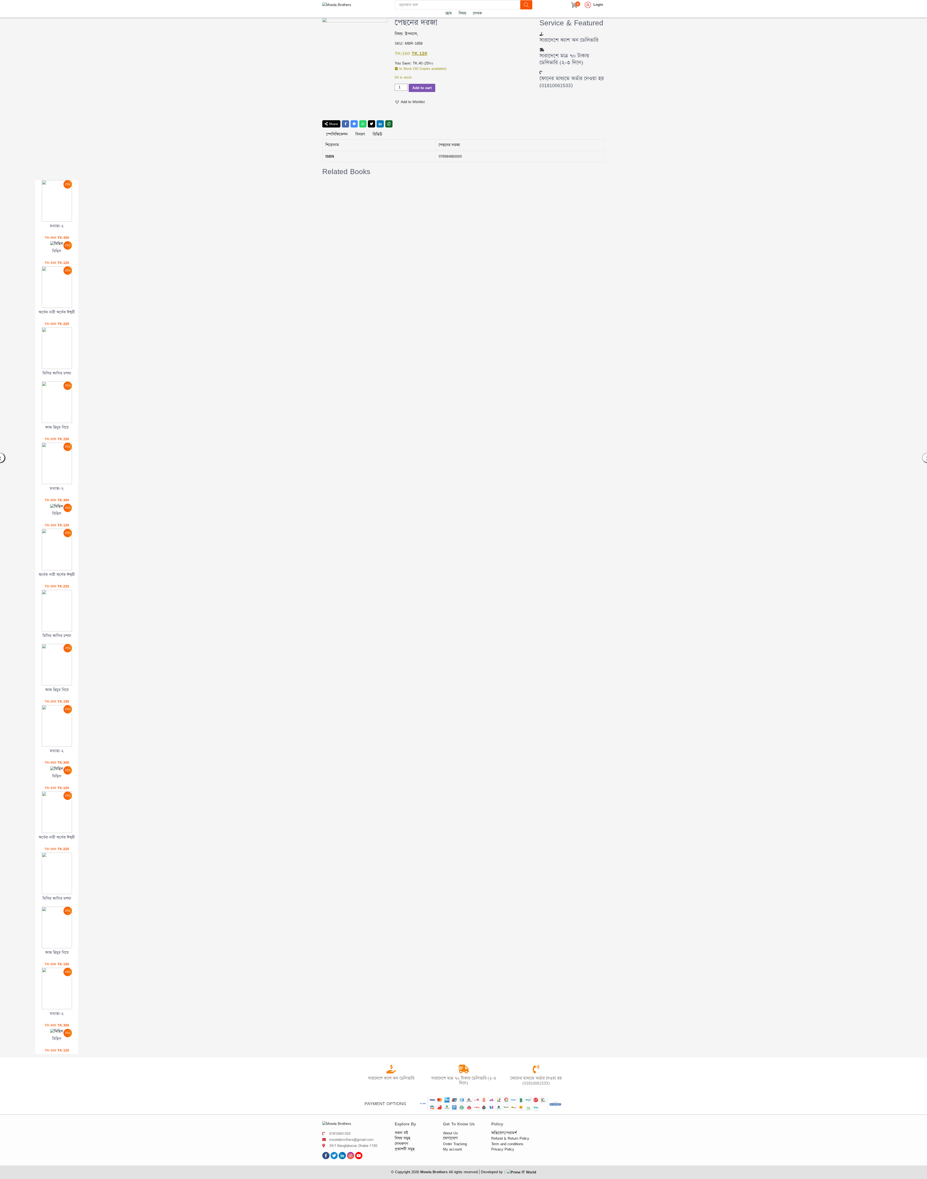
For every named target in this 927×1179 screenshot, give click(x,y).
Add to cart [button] (111, 213)
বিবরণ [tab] (360, 134)
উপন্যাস (411, 34)
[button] (410, 102)
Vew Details (111, 193)
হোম (448, 13)
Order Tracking (455, 1144)
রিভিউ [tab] (377, 134)
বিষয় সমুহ (402, 1138)
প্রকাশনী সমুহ (404, 1149)
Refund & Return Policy (510, 1138)
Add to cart (422, 88)
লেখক (477, 13)
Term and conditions (507, 1144)
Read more (111, 360)
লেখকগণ (401, 1144)
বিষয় (462, 13)
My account (452, 1149)
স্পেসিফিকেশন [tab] (337, 134)
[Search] (526, 4)
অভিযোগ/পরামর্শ (504, 1133)
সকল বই (401, 1133)
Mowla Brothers (433, 1172)
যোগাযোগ (450, 1138)
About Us (450, 1133)
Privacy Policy (502, 1149)
